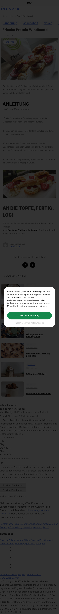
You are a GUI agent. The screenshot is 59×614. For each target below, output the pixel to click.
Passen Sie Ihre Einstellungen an (29, 322)
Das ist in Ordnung (29, 315)
